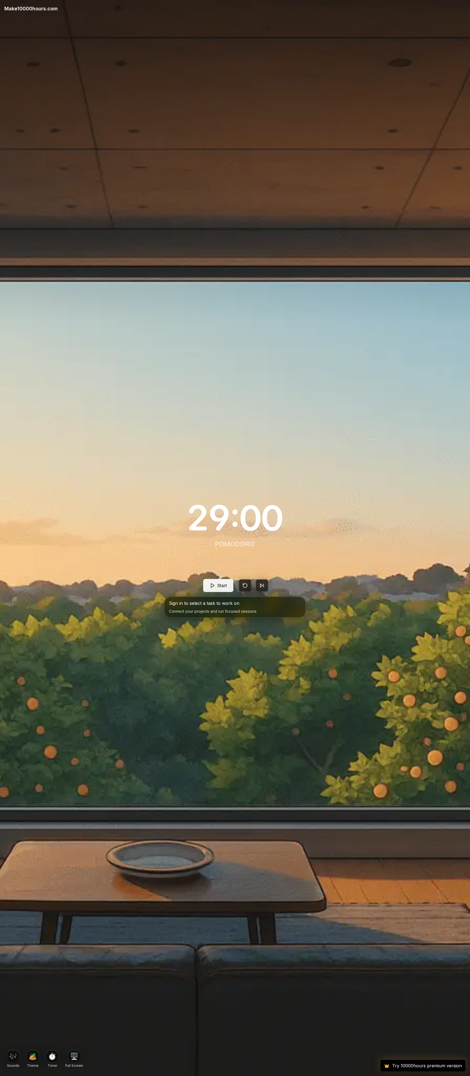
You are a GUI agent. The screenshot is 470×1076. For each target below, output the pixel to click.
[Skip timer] (262, 585)
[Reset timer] (245, 585)
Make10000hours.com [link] (31, 8)
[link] (235, 9)
